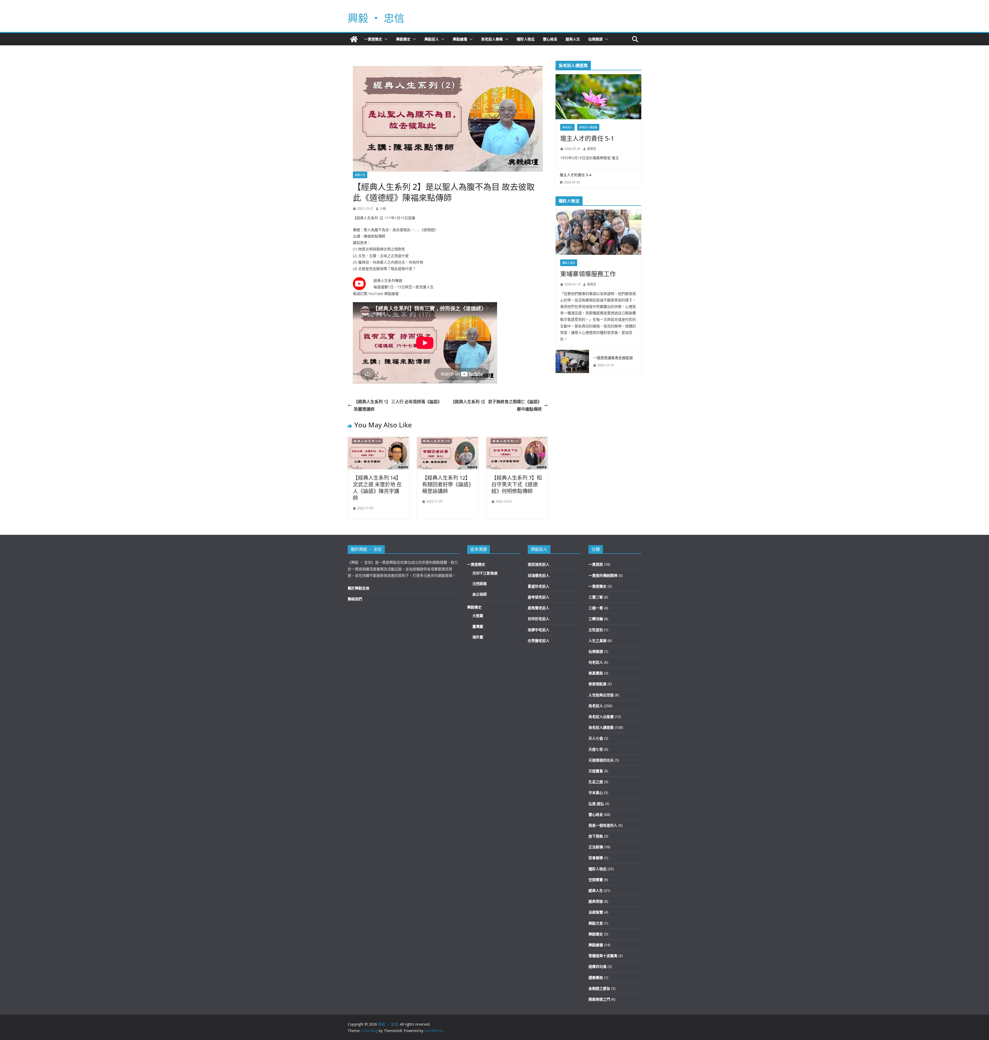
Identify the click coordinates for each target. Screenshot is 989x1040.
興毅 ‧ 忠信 (376, 18)
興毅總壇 (460, 39)
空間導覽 (596, 879)
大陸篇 (477, 615)
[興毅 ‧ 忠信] (354, 39)
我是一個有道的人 (603, 825)
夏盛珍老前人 (538, 586)
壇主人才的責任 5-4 (575, 174)
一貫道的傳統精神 (603, 575)
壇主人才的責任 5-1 (587, 138)
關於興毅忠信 (358, 588)
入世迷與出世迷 (601, 694)
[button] (385, 39)
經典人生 (573, 39)
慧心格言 (550, 39)
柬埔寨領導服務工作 (588, 273)
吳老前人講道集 (588, 127)
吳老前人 (567, 127)
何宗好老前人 (538, 618)
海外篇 (477, 637)
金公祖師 (479, 594)
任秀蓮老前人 (538, 640)
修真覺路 (596, 673)
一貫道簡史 (373, 39)
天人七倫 (596, 738)
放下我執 (596, 836)
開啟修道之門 (599, 999)
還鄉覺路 (596, 977)
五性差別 (596, 629)
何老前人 (596, 662)
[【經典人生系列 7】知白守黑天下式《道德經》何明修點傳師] (517, 440)
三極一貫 (596, 607)
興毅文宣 (596, 923)
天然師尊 (479, 583)
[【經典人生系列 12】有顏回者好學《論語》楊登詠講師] (448, 440)
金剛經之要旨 (599, 988)
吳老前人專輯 (492, 39)
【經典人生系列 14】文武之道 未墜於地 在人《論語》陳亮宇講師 (377, 487)
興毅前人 (431, 39)
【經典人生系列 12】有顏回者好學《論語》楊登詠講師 (446, 484)
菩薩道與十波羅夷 (603, 955)
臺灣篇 (477, 626)
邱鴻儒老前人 (538, 575)
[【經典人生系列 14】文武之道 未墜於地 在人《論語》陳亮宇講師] (378, 440)
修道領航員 (598, 683)
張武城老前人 (538, 564)
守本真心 (596, 792)
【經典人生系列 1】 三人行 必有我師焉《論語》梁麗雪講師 (398, 405)
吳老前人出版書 (601, 716)
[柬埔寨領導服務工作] (598, 232)
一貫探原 (596, 564)
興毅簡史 (403, 39)
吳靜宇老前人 (538, 629)
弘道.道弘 (596, 803)
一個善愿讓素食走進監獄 (613, 357)
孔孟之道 (596, 781)
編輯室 (591, 149)
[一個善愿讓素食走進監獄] (572, 361)
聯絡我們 (355, 598)
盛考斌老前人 (538, 597)
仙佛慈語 (595, 39)
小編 (383, 208)
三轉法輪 (596, 618)
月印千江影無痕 (485, 573)
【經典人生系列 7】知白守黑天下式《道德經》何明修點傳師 (516, 484)
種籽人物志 (526, 39)
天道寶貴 (596, 770)
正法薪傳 (596, 846)
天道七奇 (596, 749)
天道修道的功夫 (601, 760)
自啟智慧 (596, 912)
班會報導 (596, 857)
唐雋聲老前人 (538, 607)
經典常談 (596, 901)
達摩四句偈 (598, 966)
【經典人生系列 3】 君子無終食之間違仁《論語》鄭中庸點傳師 (496, 405)
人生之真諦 (598, 640)
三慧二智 (596, 597)
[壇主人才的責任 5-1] (598, 96)
